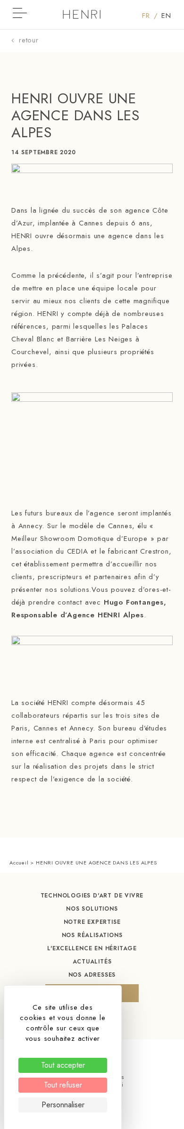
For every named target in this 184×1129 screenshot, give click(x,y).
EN (166, 15)
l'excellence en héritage (92, 948)
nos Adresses (92, 975)
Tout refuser (63, 1084)
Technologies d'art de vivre (92, 895)
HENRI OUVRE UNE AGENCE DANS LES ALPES (75, 115)
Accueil (19, 862)
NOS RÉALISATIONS (92, 935)
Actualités (92, 961)
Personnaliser (63, 1104)
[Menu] (17, 16)
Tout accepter (63, 1065)
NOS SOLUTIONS (91, 909)
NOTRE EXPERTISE (92, 922)
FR (150, 15)
